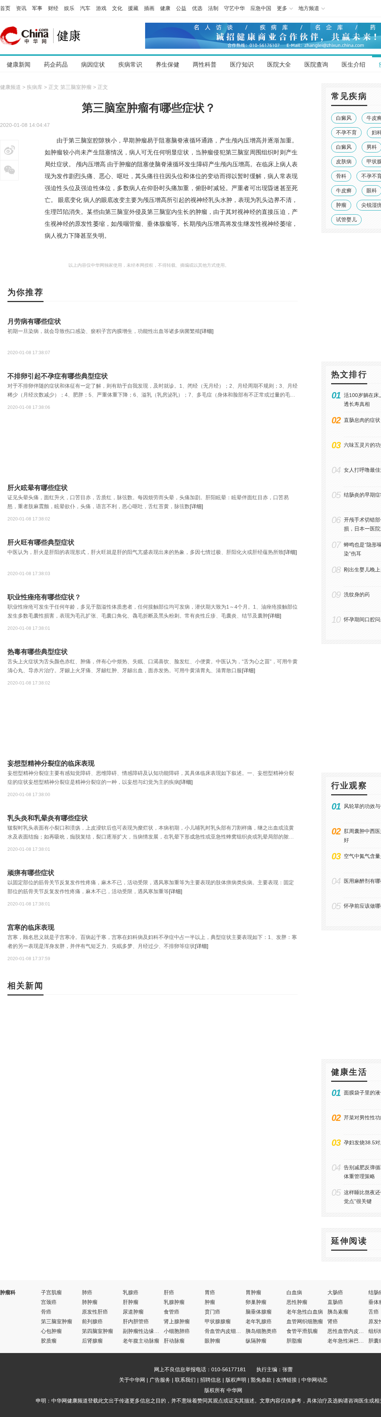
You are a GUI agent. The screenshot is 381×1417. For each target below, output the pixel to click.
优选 (197, 8)
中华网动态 (314, 1380)
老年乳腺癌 (259, 1321)
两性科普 (205, 64)
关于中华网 (132, 1380)
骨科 (341, 176)
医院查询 (316, 64)
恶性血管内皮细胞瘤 (350, 1331)
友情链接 (286, 1380)
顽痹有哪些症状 (30, 872)
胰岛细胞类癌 (261, 1331)
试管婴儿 (346, 219)
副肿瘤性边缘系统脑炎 (149, 1331)
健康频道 (10, 87)
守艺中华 (234, 8)
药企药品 (56, 64)
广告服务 (160, 1380)
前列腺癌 (92, 1321)
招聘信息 (210, 1380)
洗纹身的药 (357, 594)
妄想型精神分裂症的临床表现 (51, 763)
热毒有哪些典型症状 (37, 651)
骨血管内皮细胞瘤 (225, 1331)
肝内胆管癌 (136, 1321)
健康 (165, 8)
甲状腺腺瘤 (218, 1321)
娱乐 (69, 8)
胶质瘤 (49, 1341)
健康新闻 (19, 64)
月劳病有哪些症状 (34, 321)
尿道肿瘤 (133, 1312)
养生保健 (167, 64)
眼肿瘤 (212, 1341)
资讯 (21, 8)
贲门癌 (212, 1312)
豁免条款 (261, 1380)
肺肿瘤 (89, 1302)
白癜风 (344, 118)
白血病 (294, 1292)
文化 (117, 8)
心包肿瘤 (51, 1331)
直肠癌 (335, 1302)
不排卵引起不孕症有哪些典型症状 (57, 376)
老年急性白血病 (304, 1312)
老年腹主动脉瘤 (141, 1341)
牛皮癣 (344, 190)
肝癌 (169, 1292)
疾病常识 (130, 64)
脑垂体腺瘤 (259, 1312)
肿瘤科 (8, 1292)
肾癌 (332, 1321)
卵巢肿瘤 (256, 1302)
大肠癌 (335, 1292)
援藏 (133, 8)
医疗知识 (242, 64)
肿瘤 (341, 205)
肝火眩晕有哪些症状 (37, 487)
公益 (181, 8)
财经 (53, 8)
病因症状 (93, 64)
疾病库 (34, 87)
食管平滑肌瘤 (302, 1331)
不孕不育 (346, 132)
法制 (213, 8)
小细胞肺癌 (177, 1331)
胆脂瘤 (294, 1341)
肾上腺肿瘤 (177, 1321)
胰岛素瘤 (337, 1312)
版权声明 (235, 1380)
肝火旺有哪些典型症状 (40, 542)
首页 (5, 8)
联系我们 (185, 1380)
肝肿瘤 (130, 1302)
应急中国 (260, 8)
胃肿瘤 (253, 1292)
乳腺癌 (130, 1292)
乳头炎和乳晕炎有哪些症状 (47, 818)
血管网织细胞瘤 (304, 1321)
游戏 (101, 8)
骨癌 (46, 1312)
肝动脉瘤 (174, 1341)
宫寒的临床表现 (30, 927)
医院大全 (279, 64)
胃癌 (210, 1292)
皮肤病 (344, 161)
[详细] (207, 331)
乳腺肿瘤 (174, 1302)
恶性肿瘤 (296, 1302)
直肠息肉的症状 (362, 420)
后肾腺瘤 (92, 1341)
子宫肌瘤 (51, 1292)
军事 (37, 8)
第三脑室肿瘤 (76, 87)
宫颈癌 (49, 1302)
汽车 (85, 8)
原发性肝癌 (95, 1312)
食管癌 (171, 1312)
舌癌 (373, 1312)
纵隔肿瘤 (256, 1341)
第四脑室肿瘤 (97, 1331)
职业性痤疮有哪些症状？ (44, 597)
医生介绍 (353, 64)
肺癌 (87, 1292)
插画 (149, 8)
